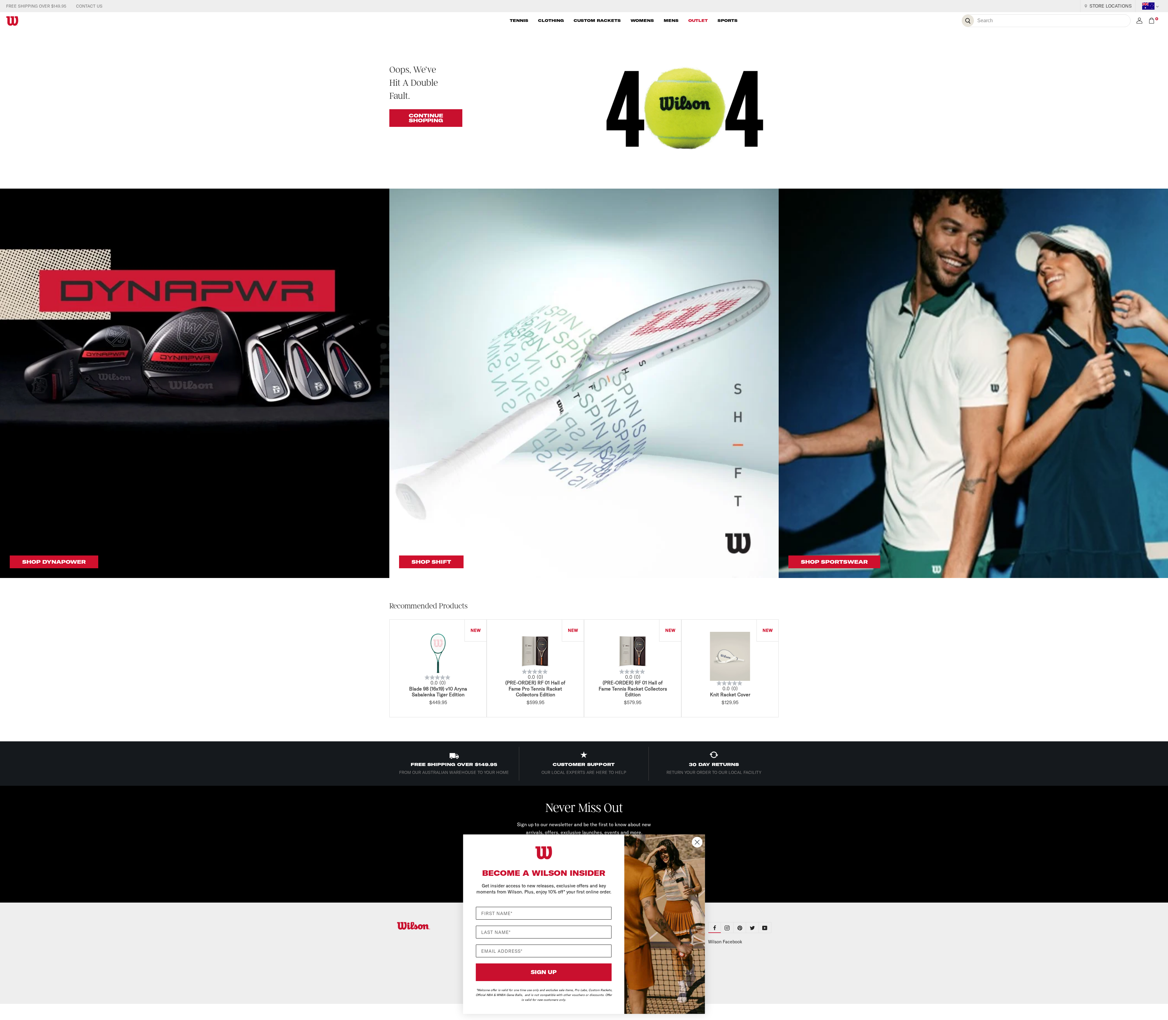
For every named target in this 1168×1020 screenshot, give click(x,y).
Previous (388, 669)
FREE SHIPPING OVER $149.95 (36, 6)
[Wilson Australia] (428, 926)
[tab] (727, 927)
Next (780, 669)
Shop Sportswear (834, 562)
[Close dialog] (697, 842)
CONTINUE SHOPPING (426, 118)
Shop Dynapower (54, 562)
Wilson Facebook (725, 942)
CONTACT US (89, 6)
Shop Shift (431, 562)
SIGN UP (544, 972)
